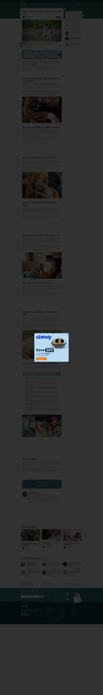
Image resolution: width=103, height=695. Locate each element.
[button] (67, 334)
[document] (51, 347)
